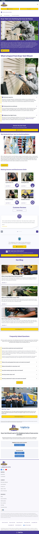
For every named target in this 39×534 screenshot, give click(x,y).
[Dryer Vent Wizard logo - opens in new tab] (14, 428)
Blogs (2, 496)
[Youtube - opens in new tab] (6, 469)
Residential (3, 474)
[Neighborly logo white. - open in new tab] (3, 0)
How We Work (3, 484)
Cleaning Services (25, 182)
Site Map (2, 505)
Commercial (3, 476)
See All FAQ (20, 382)
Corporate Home (4, 507)
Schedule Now (5, 50)
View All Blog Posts (18, 329)
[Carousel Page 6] (21, 231)
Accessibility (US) (34, 522)
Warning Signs (3, 500)
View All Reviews (20, 210)
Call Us (20, 532)
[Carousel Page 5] (20, 231)
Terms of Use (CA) (12, 522)
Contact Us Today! (19, 255)
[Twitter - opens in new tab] (4, 469)
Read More (4, 282)
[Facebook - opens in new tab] (1, 469)
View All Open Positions (19, 416)
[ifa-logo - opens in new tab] (2, 510)
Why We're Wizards (4, 482)
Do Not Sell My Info (18, 525)
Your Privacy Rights (28, 525)
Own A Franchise (4, 490)
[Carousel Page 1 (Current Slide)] (17, 231)
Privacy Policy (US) (19, 522)
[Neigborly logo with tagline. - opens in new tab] (25, 428)
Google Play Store (20, 455)
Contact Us (3, 486)
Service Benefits (4, 498)
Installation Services (25, 199)
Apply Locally (3, 488)
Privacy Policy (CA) (27, 522)
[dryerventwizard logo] (19, 463)
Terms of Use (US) (5, 522)
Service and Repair (9, 199)
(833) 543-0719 (6, 467)
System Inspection (9, 182)
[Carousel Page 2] (18, 231)
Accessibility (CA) (11, 525)
